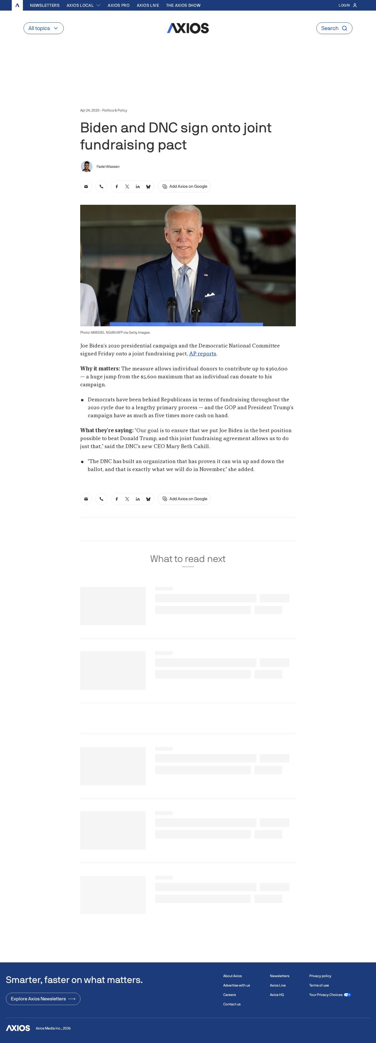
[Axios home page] (17, 5)
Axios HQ (277, 995)
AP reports (202, 354)
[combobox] (84, 5)
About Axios (232, 976)
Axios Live (148, 5)
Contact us (232, 1004)
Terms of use (319, 985)
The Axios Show (183, 5)
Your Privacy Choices (326, 995)
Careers (229, 995)
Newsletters (45, 5)
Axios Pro (119, 5)
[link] (86, 186)
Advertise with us (236, 985)
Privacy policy (320, 976)
